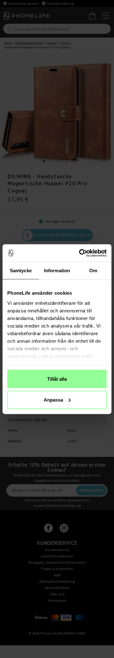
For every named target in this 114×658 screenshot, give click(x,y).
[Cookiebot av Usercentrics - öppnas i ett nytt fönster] (80, 253)
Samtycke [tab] (21, 270)
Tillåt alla (57, 379)
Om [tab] (93, 270)
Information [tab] (57, 270)
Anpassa (53, 399)
